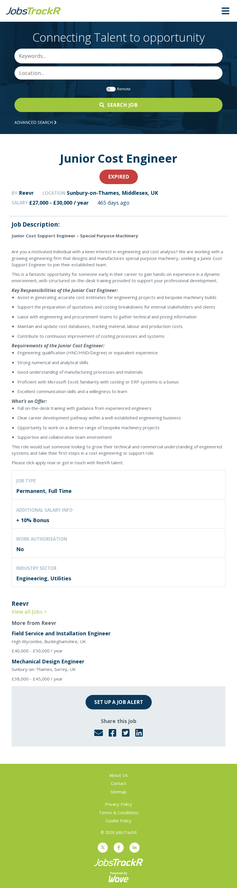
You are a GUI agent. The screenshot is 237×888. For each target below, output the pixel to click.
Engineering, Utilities (43, 578)
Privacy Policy (118, 804)
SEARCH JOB (122, 105)
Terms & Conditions (118, 812)
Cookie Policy (118, 820)
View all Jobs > (29, 611)
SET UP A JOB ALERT (118, 702)
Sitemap (118, 792)
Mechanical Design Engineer (48, 661)
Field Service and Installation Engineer (61, 633)
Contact (118, 783)
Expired (118, 176)
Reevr (26, 192)
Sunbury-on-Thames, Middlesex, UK (112, 192)
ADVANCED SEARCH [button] (34, 122)
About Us (118, 775)
